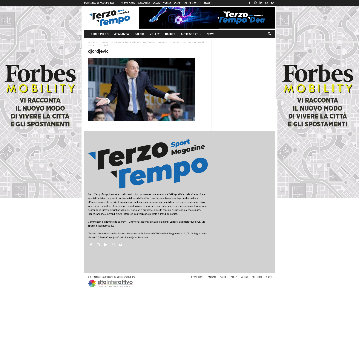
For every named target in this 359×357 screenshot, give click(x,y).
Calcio (156, 2)
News (207, 2)
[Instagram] (255, 3)
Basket (178, 2)
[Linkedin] (261, 3)
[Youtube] (272, 3)
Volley (167, 2)
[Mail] (266, 3)
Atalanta (144, 2)
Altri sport (192, 2)
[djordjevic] (148, 89)
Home (91, 42)
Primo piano (128, 2)
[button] (269, 34)
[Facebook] (250, 3)
